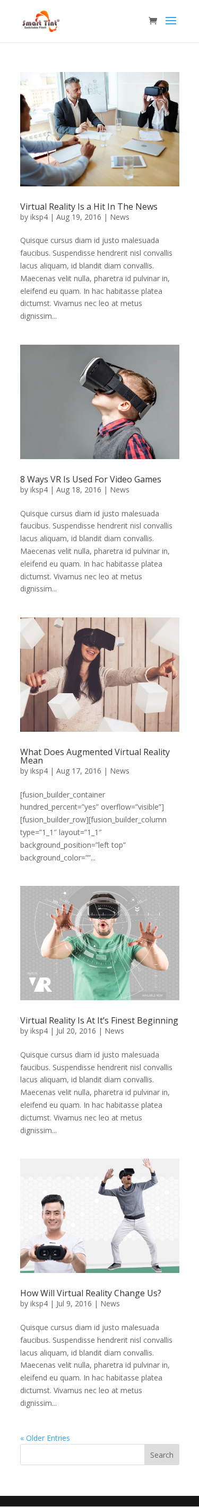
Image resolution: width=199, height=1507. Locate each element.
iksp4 (39, 217)
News (119, 217)
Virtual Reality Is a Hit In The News (89, 206)
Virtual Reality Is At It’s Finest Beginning (99, 1020)
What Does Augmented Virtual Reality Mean (95, 756)
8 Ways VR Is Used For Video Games (90, 479)
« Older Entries (45, 1438)
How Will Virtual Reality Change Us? (90, 1293)
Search (162, 1455)
